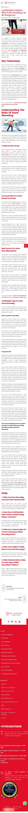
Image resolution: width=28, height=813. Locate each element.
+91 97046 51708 (4, 762)
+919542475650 (11, 726)
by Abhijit (17, 17)
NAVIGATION (4, 680)
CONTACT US (8, 807)
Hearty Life (6, 7)
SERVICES (3, 631)
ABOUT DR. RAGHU (17, 807)
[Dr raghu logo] (14, 614)
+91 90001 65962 (22, 755)
